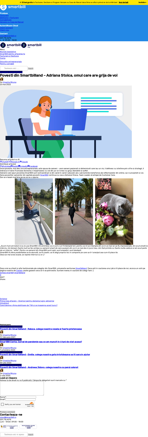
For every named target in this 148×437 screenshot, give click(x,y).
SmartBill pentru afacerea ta (12, 54)
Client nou (4, 30)
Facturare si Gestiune (9, 56)
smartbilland (19, 273)
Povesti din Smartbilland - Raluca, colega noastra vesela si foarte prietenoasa (41, 329)
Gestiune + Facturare (9, 18)
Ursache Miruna (9, 82)
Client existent (6, 28)
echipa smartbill (7, 273)
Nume (3, 397)
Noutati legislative (8, 52)
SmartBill (44, 175)
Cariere (19, 270)
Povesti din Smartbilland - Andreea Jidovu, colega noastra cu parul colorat (39, 367)
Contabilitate (5, 20)
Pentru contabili (7, 64)
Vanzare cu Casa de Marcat (12, 22)
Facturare (4, 15)
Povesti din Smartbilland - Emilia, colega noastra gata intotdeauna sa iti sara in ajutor (45, 354)
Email (2, 399)
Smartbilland (81, 268)
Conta (2, 58)
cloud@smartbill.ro (8, 36)
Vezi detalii (123, 2)
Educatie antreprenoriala (11, 62)
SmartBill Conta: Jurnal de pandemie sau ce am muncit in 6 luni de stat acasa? (41, 341)
